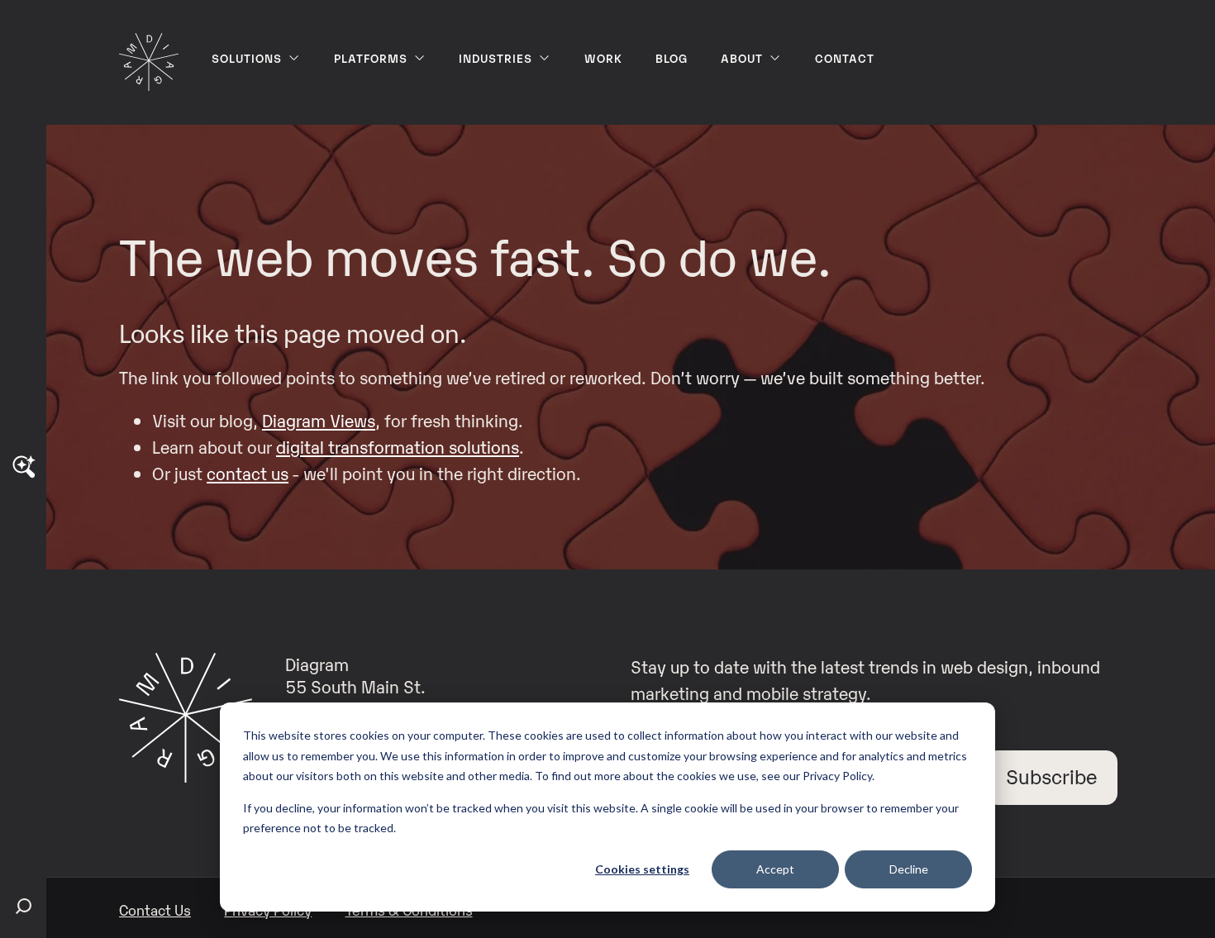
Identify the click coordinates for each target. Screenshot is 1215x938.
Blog (671, 57)
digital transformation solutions (397, 446)
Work (603, 57)
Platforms (370, 57)
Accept (775, 869)
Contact (844, 57)
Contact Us (155, 909)
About (742, 57)
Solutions (247, 57)
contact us (247, 472)
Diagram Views (318, 419)
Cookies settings (642, 869)
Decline (908, 869)
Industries (495, 57)
